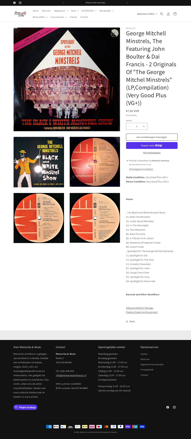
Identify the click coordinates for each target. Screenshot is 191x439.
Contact (144, 375)
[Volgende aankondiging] (127, 3)
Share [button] (132, 321)
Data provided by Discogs (139, 307)
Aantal (129, 120)
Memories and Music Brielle (90, 432)
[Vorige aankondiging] (63, 3)
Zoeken (144, 354)
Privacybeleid (147, 369)
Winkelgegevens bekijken (141, 169)
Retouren (145, 359)
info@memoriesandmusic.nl (71, 375)
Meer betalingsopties (151, 152)
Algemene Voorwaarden (152, 364)
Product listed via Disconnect (141, 312)
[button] (60, 11)
